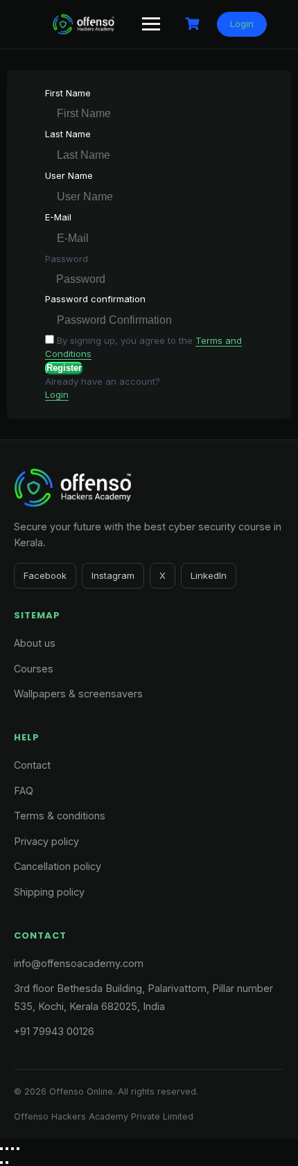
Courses (33, 669)
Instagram (112, 575)
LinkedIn (209, 575)
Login (242, 23)
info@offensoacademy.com (78, 963)
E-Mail (58, 217)
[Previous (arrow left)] (1, 1162)
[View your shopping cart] (194, 24)
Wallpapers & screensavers (78, 693)
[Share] (12, 1148)
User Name (69, 175)
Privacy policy (46, 841)
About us (34, 643)
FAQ (23, 791)
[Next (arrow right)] (7, 1162)
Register (64, 368)
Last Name (68, 133)
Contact (32, 765)
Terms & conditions (59, 815)
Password (66, 258)
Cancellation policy (57, 866)
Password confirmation (95, 298)
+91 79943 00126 (54, 1031)
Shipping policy (49, 892)
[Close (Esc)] (18, 1148)
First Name (68, 92)
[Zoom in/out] (1, 1148)
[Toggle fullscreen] (7, 1148)
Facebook (45, 575)
